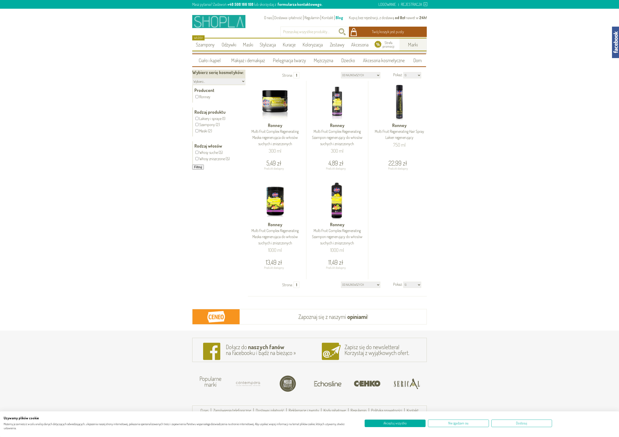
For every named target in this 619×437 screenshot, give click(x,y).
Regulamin (312, 17)
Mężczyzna (323, 60)
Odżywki (229, 44)
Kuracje (289, 44)
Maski (248, 44)
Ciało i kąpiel (210, 60)
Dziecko (348, 60)
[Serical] (407, 384)
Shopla (222, 21)
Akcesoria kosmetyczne (384, 60)
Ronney (275, 134)
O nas (268, 17)
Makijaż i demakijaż (248, 60)
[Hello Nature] (288, 384)
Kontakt (327, 17)
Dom (417, 60)
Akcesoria (359, 44)
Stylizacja (268, 44)
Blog (339, 17)
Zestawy (337, 44)
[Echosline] (327, 384)
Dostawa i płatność (288, 17)
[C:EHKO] (367, 384)
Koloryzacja (312, 44)
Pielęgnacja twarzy (289, 60)
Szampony (205, 44)
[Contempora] (248, 384)
